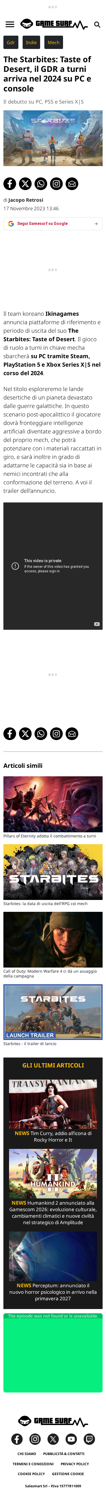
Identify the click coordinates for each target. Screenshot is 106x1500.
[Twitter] (55, 1438)
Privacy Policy (75, 1464)
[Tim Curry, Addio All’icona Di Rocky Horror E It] (53, 1103)
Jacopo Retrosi (25, 200)
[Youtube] (74, 1438)
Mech (54, 42)
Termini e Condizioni (33, 1464)
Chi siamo (27, 1453)
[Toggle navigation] (10, 24)
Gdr (11, 42)
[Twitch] (89, 1438)
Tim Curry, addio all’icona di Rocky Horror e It (53, 1136)
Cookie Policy (31, 1473)
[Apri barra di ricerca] (97, 24)
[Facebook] (19, 1438)
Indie (31, 42)
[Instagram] (37, 1438)
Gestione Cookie (68, 1473)
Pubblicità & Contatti (64, 1453)
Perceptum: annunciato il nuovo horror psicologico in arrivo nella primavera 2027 (53, 1292)
